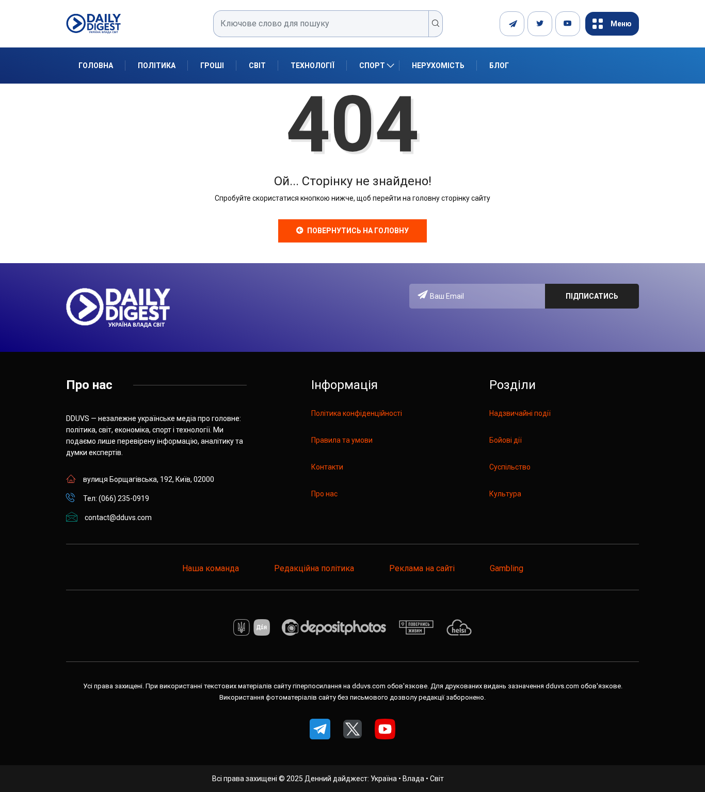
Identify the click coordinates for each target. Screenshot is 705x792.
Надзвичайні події (520, 413)
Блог (499, 65)
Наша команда (210, 568)
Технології (312, 65)
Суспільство (510, 467)
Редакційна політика (314, 568)
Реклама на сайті (422, 568)
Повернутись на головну (358, 231)
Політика (156, 65)
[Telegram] (512, 23)
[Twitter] (539, 23)
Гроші (212, 65)
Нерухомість (438, 65)
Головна (95, 65)
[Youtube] (567, 23)
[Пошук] (436, 23)
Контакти (327, 467)
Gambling (506, 568)
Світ (257, 65)
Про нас (324, 494)
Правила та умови (342, 440)
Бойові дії (505, 440)
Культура (505, 494)
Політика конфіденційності (356, 413)
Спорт (372, 65)
